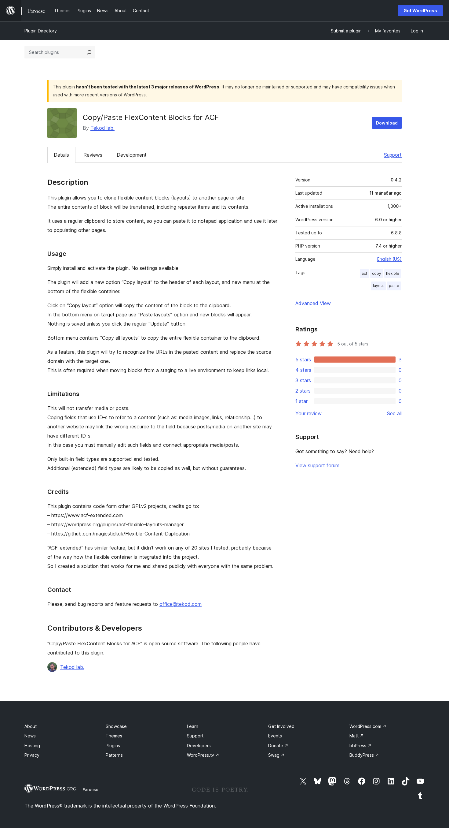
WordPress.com (367, 726)
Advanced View (313, 303)
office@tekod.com (180, 604)
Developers (199, 745)
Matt (356, 735)
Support (393, 155)
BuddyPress (364, 755)
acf (364, 273)
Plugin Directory (40, 30)
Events (275, 735)
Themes (114, 735)
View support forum (317, 465)
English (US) (389, 259)
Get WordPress (420, 10)
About (30, 726)
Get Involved (281, 726)
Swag (276, 755)
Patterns (114, 755)
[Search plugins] (89, 52)
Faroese (90, 789)
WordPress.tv (203, 755)
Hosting (32, 745)
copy (376, 273)
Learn (192, 726)
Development (132, 155)
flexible (392, 273)
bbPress (360, 745)
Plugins (113, 745)
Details (61, 155)
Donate (278, 745)
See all (394, 413)
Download (387, 122)
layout (378, 285)
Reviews (92, 155)
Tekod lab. (102, 128)
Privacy (31, 755)
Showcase (116, 726)
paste (394, 285)
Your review (308, 413)
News (30, 735)
